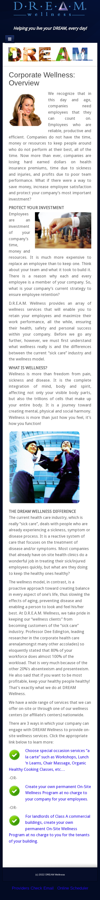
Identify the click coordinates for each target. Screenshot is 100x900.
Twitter (56, 21)
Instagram (50, 21)
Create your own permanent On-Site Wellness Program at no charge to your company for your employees (58, 792)
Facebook (43, 21)
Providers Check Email (33, 888)
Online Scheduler (72, 888)
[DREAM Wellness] (50, 8)
